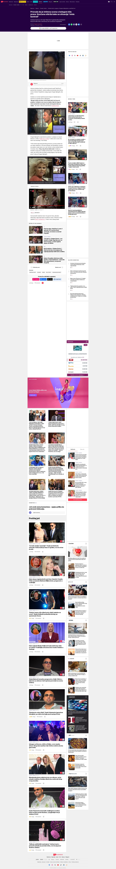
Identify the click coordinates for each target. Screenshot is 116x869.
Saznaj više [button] (32, 395)
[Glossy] (52, 859)
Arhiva (69, 861)
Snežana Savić (55, 105)
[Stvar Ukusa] (78, 859)
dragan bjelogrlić (57, 272)
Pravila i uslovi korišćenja (54, 861)
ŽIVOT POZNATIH (39, 219)
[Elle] (46, 859)
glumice (39, 272)
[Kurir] (37, 859)
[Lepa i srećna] (57, 859)
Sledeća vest (58, 267)
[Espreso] (41, 859)
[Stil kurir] (49, 859)
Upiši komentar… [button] (36, 512)
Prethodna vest (36, 267)
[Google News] (83, 55)
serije (43, 272)
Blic (32, 212)
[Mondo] (4, 1)
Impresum (44, 861)
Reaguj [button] (32, 282)
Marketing (39, 861)
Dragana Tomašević (38, 23)
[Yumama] (72, 859)
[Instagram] (72, 55)
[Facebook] (69, 55)
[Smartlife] (62, 859)
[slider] (33, 207)
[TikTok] (80, 55)
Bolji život (48, 272)
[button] (63, 25)
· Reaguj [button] (73, 145)
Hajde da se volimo (44, 138)
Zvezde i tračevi (43, 8)
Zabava (37, 8)
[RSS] (85, 55)
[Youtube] (77, 55)
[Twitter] (75, 55)
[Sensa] (66, 859)
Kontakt (47, 861)
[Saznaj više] (86, 544)
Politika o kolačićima (64, 861)
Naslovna (32, 8)
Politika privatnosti (75, 861)
